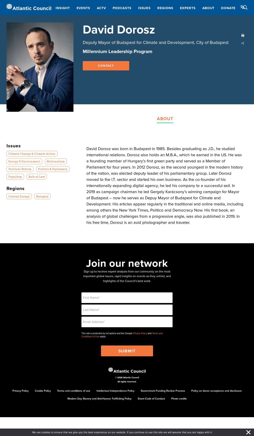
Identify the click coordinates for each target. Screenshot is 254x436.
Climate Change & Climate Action (31, 154)
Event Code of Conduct (151, 398)
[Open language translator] (242, 7)
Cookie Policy (43, 391)
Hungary (42, 196)
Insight (63, 8)
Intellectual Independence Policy (115, 391)
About (208, 8)
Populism (15, 176)
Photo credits (179, 398)
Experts (188, 8)
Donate (228, 8)
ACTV (101, 8)
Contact (106, 66)
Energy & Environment (24, 161)
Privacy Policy (140, 333)
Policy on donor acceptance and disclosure (216, 391)
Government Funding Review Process (163, 391)
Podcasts (122, 8)
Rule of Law (36, 176)
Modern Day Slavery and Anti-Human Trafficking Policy (99, 398)
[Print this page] (243, 35)
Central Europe (19, 196)
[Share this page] (243, 43)
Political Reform (19, 169)
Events (83, 8)
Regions (165, 8)
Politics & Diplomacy (52, 169)
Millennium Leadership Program (117, 51)
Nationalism (56, 161)
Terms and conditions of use (73, 391)
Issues (144, 8)
